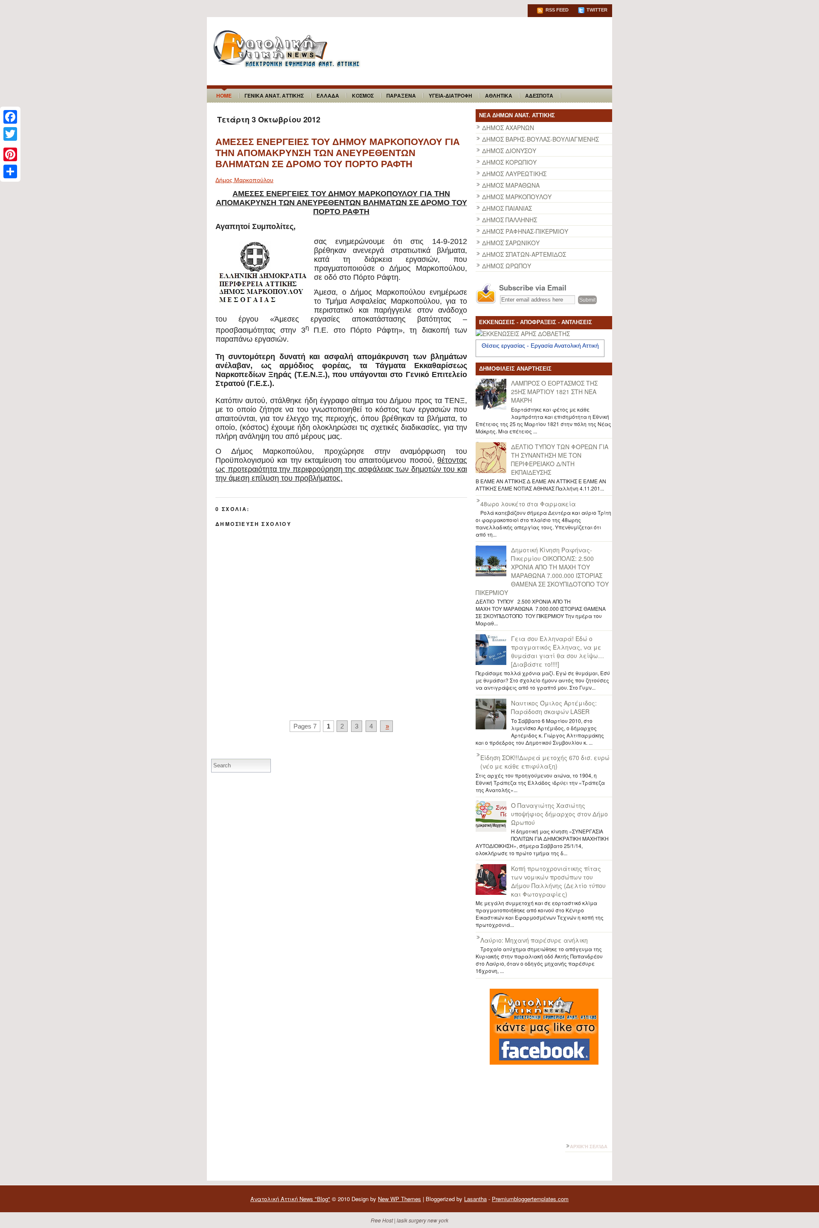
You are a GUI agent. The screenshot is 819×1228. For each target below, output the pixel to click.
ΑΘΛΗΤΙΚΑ (498, 95)
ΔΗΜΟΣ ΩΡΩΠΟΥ (506, 265)
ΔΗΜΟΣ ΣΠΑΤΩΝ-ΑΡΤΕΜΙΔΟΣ (524, 254)
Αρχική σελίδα (588, 1146)
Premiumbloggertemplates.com (530, 1199)
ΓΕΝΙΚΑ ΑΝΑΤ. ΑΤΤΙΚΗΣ (274, 95)
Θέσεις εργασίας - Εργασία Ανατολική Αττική (540, 345)
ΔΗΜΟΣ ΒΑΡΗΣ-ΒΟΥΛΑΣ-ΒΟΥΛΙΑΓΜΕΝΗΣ (540, 139)
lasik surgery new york (422, 1220)
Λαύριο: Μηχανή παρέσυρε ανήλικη (534, 940)
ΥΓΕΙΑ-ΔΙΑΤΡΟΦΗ (450, 95)
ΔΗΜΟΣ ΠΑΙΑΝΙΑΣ (507, 208)
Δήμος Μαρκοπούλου (244, 180)
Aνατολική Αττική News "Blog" (290, 1199)
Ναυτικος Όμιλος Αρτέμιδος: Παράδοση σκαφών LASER (554, 707)
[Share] (10, 171)
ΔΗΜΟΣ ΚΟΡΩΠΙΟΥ (509, 162)
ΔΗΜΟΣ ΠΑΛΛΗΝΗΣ (509, 219)
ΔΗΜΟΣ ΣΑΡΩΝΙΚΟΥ (511, 242)
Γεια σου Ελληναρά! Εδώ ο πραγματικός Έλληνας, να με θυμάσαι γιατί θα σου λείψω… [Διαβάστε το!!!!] (557, 651)
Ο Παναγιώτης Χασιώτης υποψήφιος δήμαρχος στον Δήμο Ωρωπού (559, 814)
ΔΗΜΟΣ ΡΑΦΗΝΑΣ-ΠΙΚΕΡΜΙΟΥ (525, 231)
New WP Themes (399, 1199)
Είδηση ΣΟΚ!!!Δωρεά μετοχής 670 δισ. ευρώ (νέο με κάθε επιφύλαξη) (545, 761)
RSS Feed (556, 9)
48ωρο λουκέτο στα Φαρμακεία (528, 503)
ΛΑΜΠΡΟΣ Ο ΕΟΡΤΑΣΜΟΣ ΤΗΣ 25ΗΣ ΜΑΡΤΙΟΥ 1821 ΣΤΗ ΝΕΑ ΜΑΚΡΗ (554, 391)
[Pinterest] (10, 154)
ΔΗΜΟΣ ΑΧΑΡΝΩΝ (508, 127)
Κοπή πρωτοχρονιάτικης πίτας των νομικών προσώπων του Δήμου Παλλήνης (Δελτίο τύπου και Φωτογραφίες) (558, 881)
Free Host (382, 1220)
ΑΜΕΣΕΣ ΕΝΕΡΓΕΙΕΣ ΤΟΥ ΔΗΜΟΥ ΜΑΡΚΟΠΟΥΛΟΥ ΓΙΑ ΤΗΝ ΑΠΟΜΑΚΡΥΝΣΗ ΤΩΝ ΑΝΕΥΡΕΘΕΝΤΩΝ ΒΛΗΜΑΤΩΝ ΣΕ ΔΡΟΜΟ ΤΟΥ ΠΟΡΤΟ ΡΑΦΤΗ (337, 152)
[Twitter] (10, 133)
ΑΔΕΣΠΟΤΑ (539, 95)
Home (224, 95)
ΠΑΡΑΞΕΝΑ (401, 95)
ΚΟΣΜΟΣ (363, 95)
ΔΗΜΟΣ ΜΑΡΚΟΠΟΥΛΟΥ (517, 196)
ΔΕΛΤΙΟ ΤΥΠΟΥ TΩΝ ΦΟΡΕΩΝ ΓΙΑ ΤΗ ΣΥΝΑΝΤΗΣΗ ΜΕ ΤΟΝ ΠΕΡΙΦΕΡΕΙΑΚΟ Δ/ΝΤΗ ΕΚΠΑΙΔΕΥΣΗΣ (559, 459)
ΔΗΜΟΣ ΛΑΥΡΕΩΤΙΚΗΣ (514, 173)
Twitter (596, 9)
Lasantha (475, 1199)
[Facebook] (10, 116)
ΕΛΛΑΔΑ (328, 95)
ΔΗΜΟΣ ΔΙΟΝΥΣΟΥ (509, 150)
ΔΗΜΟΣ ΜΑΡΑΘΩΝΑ (511, 185)
